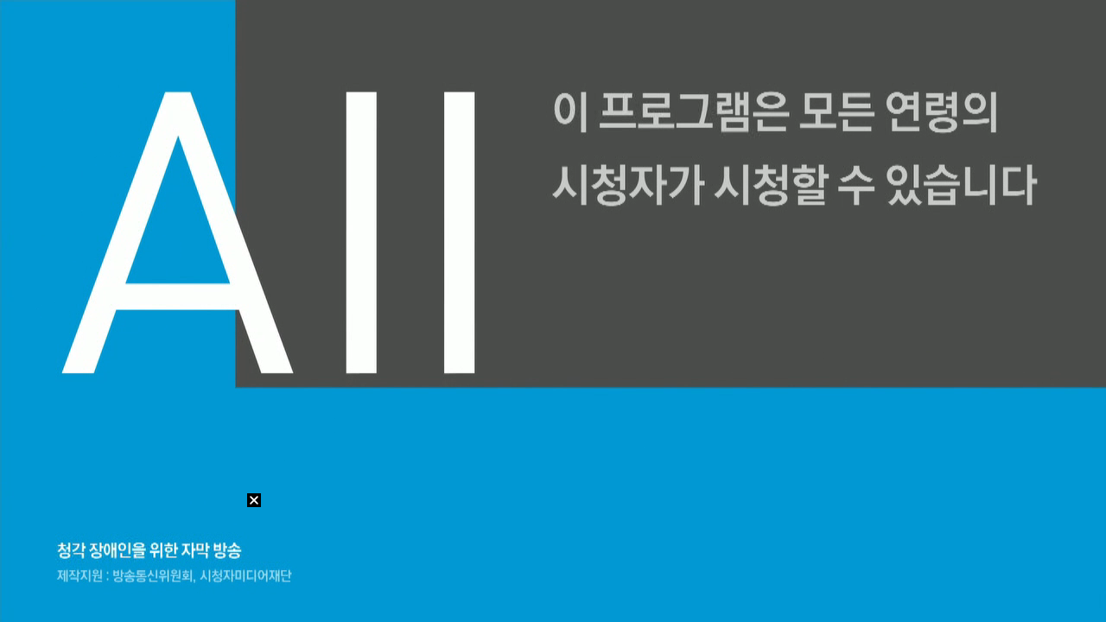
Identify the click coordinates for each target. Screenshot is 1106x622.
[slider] (553, 588)
